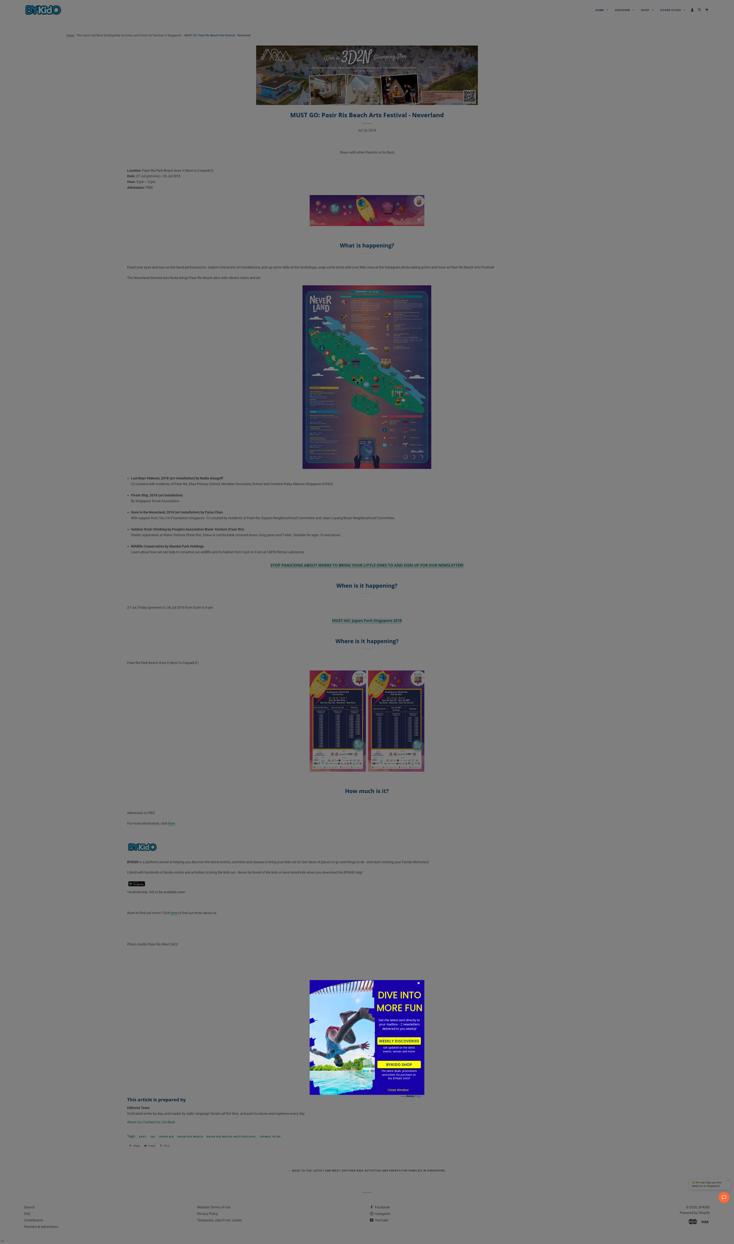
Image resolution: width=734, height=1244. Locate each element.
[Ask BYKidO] (724, 1197)
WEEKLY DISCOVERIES (399, 1041)
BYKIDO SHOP (399, 1064)
